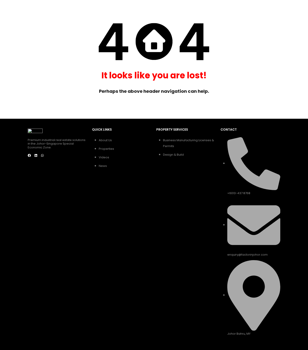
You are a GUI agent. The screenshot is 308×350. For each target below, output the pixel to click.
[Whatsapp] (42, 155)
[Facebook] (29, 155)
